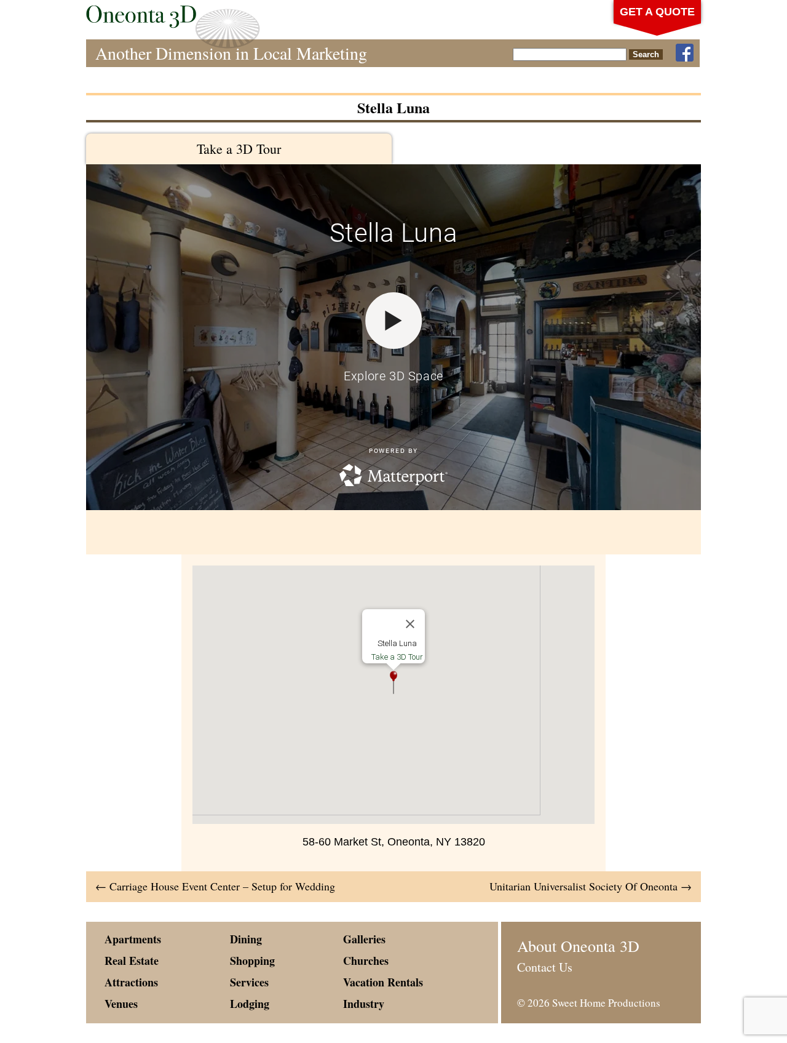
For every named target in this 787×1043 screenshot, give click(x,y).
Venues (121, 1004)
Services (249, 982)
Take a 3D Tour (239, 149)
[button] (393, 682)
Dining (246, 939)
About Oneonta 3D (578, 945)
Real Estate (132, 961)
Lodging (249, 1004)
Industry (363, 1004)
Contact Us (544, 967)
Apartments (133, 939)
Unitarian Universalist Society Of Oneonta (590, 886)
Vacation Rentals (383, 982)
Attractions (131, 982)
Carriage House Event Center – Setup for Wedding (215, 886)
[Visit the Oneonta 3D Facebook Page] (685, 53)
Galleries (364, 939)
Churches (366, 961)
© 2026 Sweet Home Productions (588, 1003)
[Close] (410, 624)
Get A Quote (657, 12)
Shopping (252, 961)
